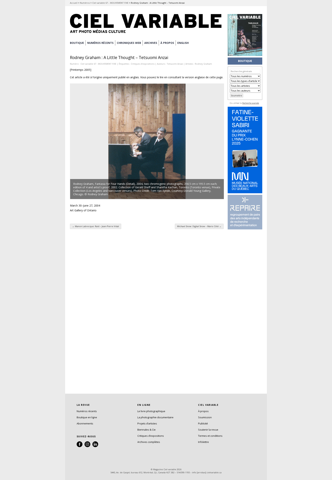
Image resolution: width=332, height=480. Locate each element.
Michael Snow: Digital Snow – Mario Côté (199, 226)
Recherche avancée (250, 103)
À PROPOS (167, 43)
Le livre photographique (151, 411)
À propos (203, 411)
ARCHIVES (150, 43)
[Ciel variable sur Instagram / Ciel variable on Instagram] (87, 446)
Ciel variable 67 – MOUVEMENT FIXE (110, 2)
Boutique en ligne (87, 417)
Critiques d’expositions (150, 436)
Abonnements (85, 423)
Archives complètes (148, 442)
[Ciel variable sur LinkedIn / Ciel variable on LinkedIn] (95, 446)
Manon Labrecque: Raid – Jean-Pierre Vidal (95, 226)
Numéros (85, 2)
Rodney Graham (203, 63)
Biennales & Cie (146, 429)
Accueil (73, 2)
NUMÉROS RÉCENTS (100, 43)
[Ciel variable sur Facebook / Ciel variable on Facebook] (79, 446)
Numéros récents (87, 411)
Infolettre (203, 442)
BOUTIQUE (77, 43)
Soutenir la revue (208, 429)
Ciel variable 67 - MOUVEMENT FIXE (98, 63)
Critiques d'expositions (142, 63)
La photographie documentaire (155, 417)
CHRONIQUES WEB (129, 43)
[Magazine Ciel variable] (147, 33)
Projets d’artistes (147, 423)
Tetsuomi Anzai (175, 63)
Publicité (203, 423)
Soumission (205, 417)
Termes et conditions (210, 436)
